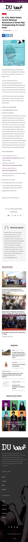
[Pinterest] (18, 215)
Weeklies (4, 513)
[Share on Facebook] (3, 35)
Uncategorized (16, 381)
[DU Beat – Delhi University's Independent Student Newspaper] (14, 8)
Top (14, 538)
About (3, 477)
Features (14, 419)
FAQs (3, 485)
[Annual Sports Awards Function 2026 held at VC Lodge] (14, 322)
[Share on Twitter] (7, 35)
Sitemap (4, 489)
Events (4, 13)
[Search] (25, 1)
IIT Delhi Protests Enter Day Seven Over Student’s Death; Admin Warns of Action (19, 355)
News (13, 350)
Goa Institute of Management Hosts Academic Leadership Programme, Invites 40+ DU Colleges (13, 291)
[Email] (20, 215)
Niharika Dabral (7, 30)
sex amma (14, 362)
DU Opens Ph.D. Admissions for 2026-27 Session (18, 386)
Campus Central (6, 371)
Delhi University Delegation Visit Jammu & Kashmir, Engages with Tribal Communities (13, 312)
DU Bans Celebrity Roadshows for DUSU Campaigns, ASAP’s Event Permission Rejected (12, 375)
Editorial (4, 509)
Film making (13, 211)
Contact (4, 481)
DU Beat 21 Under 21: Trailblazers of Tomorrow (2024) (14, 424)
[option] (14, 415)
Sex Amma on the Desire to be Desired (18, 365)
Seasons (4, 517)
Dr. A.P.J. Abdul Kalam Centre (13, 208)
